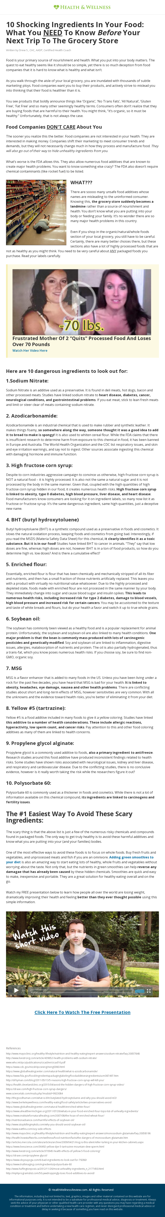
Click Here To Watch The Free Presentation (83, 1012)
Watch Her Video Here (29, 350)
